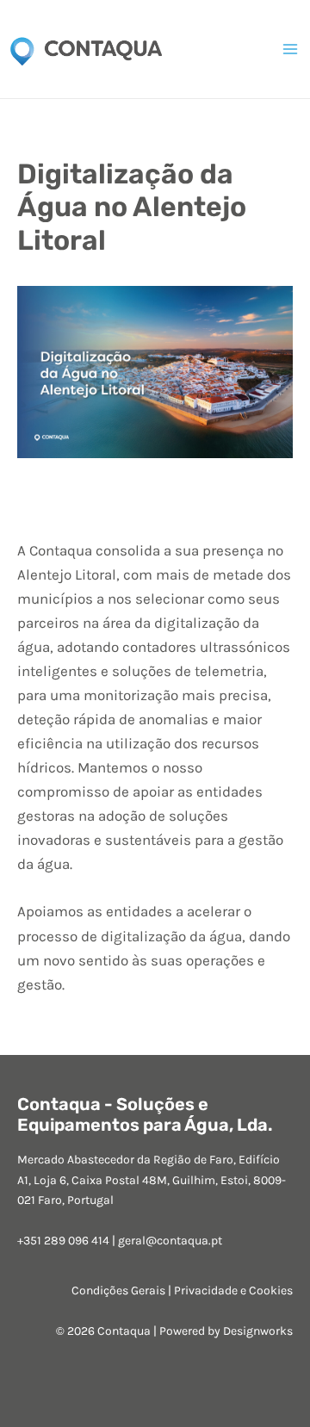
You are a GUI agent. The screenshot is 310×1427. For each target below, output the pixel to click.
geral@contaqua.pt (170, 1240)
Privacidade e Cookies (233, 1290)
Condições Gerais (118, 1290)
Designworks (258, 1331)
